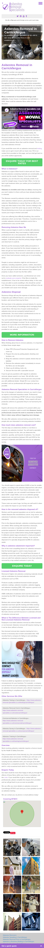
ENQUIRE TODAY (22, 566)
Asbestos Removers (9, 935)
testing (39, 148)
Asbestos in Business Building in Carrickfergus (18, 941)
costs (6, 777)
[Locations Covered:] (2, 3)
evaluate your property (13, 278)
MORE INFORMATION (22, 334)
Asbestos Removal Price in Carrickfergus (16, 939)
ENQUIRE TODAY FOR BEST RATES (22, 162)
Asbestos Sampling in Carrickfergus (15, 937)
